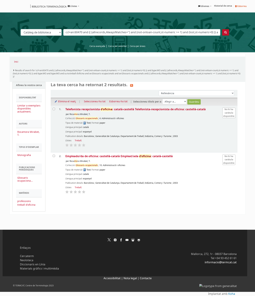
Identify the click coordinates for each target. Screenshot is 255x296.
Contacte (146, 278)
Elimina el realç (66, 101)
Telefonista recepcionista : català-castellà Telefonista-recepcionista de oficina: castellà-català (135, 109)
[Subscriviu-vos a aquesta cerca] (132, 85)
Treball (78, 140)
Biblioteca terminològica (49, 6)
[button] (73, 6)
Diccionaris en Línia (32, 264)
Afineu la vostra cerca (29, 85)
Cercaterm (27, 256)
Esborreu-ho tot (118, 101)
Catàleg (13, 6)
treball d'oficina (26, 205)
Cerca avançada (97, 46)
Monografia (24, 155)
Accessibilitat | (114, 278)
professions (24, 201)
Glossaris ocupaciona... (25, 179)
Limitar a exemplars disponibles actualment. (28, 108)
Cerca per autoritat (117, 46)
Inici (16, 61)
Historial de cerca (223, 5)
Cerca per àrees (137, 46)
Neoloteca (26, 260)
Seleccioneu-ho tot (94, 101)
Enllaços (25, 248)
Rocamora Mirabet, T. (28, 133)
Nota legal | (132, 278)
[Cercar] (225, 32)
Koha (231, 294)
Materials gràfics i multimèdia (39, 269)
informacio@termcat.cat (221, 262)
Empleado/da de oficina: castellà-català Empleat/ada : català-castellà (119, 156)
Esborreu (242, 6)
